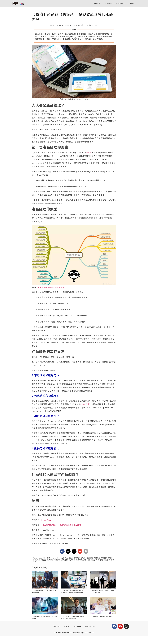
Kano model (37, 558)
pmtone (53, 558)
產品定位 (64, 560)
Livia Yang (46, 519)
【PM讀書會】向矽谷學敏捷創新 (101, 616)
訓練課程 (119, 3)
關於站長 (77, 626)
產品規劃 (86, 560)
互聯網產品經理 (67, 558)
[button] (62, 551)
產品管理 (72, 560)
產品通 (100, 560)
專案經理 (97, 558)
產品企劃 (50, 560)
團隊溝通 (76, 558)
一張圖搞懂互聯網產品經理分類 (51, 287)
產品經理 (79, 560)
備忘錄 (89, 152)
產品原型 (57, 560)
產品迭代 (94, 560)
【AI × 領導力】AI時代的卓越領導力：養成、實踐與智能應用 (74, 617)
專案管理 (89, 558)
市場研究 (104, 558)
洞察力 (37, 560)
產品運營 (107, 560)
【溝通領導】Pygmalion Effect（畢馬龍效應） (44, 617)
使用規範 (56, 626)
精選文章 (97, 3)
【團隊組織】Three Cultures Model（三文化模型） (102, 592)
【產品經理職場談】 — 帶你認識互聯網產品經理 (61, 524)
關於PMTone (90, 626)
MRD (44, 558)
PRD (58, 558)
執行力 (83, 558)
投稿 (132, 3)
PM (48, 558)
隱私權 (66, 626)
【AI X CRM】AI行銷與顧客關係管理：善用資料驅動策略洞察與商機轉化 (73, 592)
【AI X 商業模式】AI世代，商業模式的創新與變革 (44, 592)
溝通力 (43, 560)
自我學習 (108, 3)
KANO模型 (85, 404)
